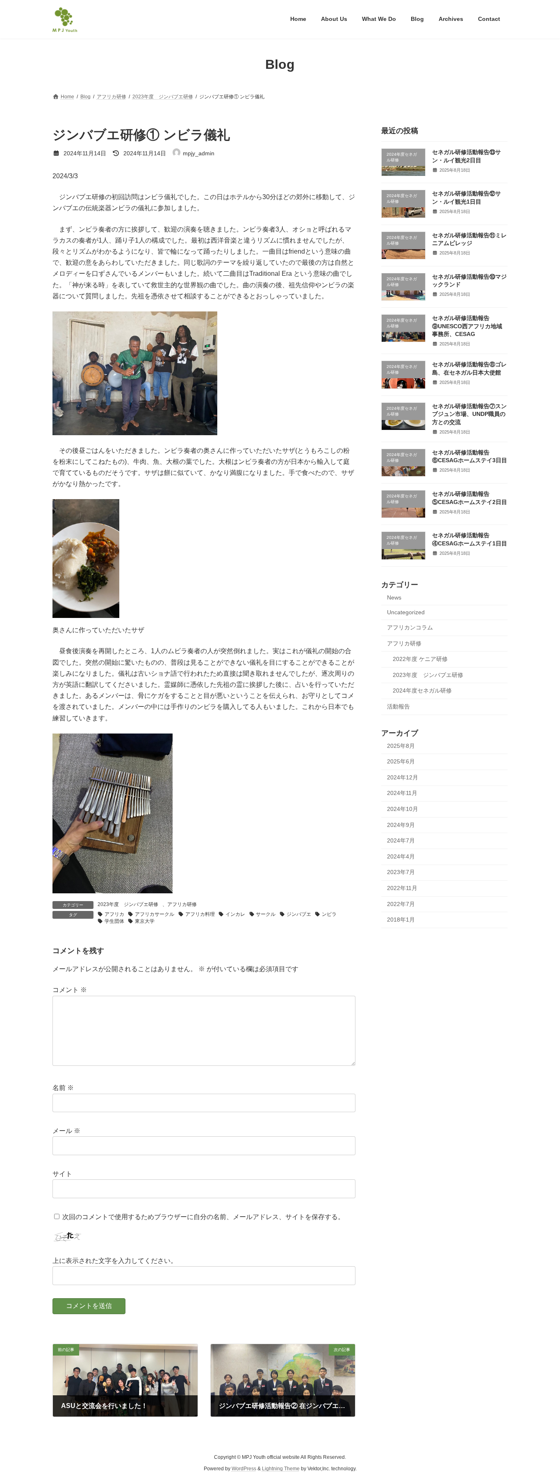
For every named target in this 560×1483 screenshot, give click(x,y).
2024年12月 (402, 777)
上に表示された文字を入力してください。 (114, 1260)
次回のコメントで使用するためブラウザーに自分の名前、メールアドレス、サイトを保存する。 (203, 1216)
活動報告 (398, 706)
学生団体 (114, 921)
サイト (62, 1173)
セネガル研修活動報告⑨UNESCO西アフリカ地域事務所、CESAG (467, 326)
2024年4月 (401, 856)
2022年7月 (401, 903)
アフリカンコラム (410, 627)
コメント (69, 989)
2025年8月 (401, 745)
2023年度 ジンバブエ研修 (128, 904)
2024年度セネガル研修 (422, 690)
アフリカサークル (154, 914)
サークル (265, 914)
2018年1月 (401, 919)
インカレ (235, 914)
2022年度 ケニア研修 (420, 659)
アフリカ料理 (200, 914)
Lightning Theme (281, 1469)
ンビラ (329, 914)
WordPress (244, 1469)
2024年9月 (401, 824)
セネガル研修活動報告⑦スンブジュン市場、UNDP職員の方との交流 (469, 413)
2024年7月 (401, 840)
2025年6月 (401, 761)
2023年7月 (401, 872)
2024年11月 (402, 793)
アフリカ (114, 914)
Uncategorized (406, 612)
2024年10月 (402, 809)
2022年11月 (402, 888)
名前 (63, 1087)
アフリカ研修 (182, 904)
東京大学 (145, 921)
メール (66, 1130)
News (394, 597)
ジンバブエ (299, 914)
